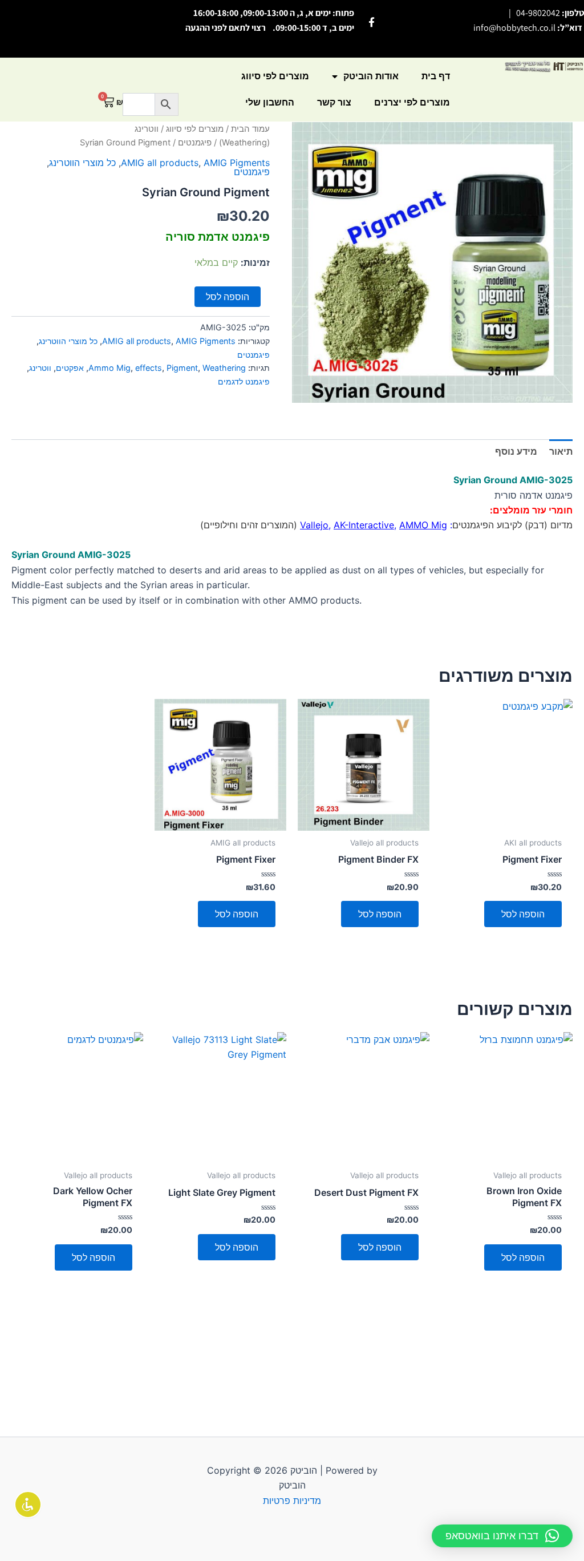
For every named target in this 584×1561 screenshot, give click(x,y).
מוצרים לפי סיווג (275, 76)
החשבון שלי (269, 102)
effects (148, 368)
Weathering (224, 368)
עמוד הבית (250, 129)
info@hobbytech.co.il (514, 28)
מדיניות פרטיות (292, 1500)
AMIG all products (159, 162)
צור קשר (334, 102)
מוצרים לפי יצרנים (412, 102)
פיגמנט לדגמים (244, 381)
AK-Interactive (364, 525)
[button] (502, 1535)
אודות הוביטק (371, 76)
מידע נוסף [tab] (516, 451)
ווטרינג (40, 368)
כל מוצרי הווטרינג (82, 162)
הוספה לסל (227, 296)
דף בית (435, 76)
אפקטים (70, 368)
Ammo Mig (109, 368)
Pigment (182, 368)
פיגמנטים (195, 143)
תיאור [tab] (561, 451)
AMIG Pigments (237, 162)
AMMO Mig (423, 525)
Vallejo (314, 525)
